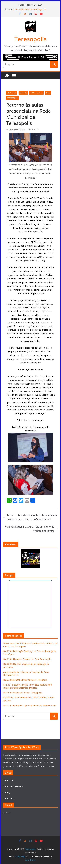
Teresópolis (9, 798)
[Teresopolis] (6, 75)
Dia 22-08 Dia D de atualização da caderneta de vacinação (29, 11)
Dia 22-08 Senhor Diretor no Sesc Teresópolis (25, 679)
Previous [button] (7, 56)
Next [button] (54, 56)
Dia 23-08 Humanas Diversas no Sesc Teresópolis (27, 659)
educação (11, 93)
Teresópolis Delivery (13, 786)
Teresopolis (30, 39)
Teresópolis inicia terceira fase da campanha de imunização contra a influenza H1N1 (32, 517)
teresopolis (12, 98)
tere (48, 93)
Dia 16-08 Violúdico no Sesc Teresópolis (22, 692)
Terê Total (8, 780)
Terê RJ (6, 792)
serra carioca (36, 93)
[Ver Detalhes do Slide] (30, 57)
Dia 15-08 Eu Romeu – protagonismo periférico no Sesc (30, 705)
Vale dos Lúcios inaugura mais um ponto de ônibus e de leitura (29, 529)
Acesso (6, 812)
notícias (23, 93)
